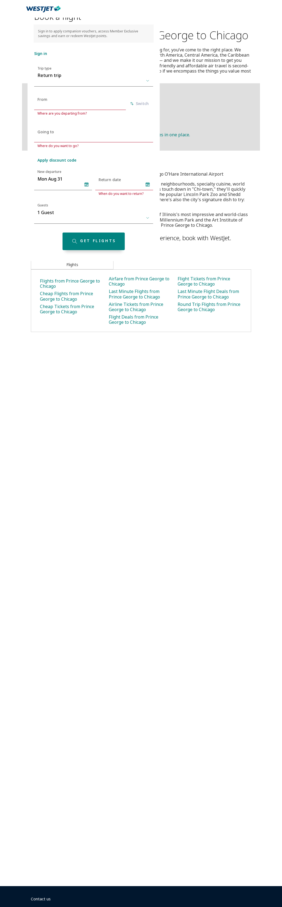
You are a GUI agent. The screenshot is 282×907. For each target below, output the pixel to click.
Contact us (41, 899)
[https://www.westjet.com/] (43, 12)
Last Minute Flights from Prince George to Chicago (134, 294)
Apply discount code (56, 160)
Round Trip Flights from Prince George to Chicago (209, 307)
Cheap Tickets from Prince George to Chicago (67, 309)
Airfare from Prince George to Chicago (139, 281)
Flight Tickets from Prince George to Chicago (204, 281)
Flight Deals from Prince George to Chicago (133, 319)
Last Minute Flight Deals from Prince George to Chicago (208, 294)
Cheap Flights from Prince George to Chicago (66, 296)
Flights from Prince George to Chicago (70, 283)
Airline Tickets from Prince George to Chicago (136, 307)
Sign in (40, 53)
